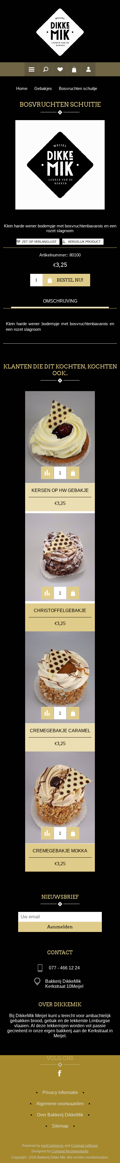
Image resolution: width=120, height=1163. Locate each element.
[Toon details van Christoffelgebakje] (60, 557)
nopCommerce (52, 1146)
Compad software (84, 1146)
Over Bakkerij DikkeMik (60, 1114)
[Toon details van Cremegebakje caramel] (60, 677)
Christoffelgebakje (60, 610)
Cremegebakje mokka (60, 850)
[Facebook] (60, 1074)
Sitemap (60, 1126)
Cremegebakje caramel (60, 730)
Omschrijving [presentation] (60, 301)
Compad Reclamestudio (70, 1151)
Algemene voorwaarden (60, 1103)
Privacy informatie (60, 1092)
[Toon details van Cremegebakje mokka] (60, 797)
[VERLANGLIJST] (60, 69)
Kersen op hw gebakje (60, 490)
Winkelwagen (74, 69)
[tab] (60, 302)
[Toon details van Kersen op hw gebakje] (60, 437)
